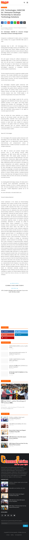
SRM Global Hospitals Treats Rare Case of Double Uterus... (14, 402)
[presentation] (23, 386)
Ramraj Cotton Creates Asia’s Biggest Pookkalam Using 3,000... (17, 431)
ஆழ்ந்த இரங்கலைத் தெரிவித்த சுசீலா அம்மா (17, 423)
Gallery (12, 534)
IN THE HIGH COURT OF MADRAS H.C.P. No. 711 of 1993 (18, 373)
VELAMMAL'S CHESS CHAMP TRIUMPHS (14, 285)
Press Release (4, 7)
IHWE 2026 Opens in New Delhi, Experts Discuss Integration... (17, 437)
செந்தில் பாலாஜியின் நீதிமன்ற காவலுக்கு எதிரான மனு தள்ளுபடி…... (17, 360)
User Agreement (18, 534)
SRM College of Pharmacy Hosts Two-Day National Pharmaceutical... (18, 444)
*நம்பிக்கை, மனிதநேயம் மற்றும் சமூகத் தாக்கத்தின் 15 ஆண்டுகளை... (16, 418)
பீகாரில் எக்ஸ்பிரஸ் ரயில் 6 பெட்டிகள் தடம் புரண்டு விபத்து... (18, 346)
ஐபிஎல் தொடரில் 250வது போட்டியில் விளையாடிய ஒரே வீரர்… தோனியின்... (18, 366)
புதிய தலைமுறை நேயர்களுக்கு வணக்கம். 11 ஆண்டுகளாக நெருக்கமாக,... (18, 353)
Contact (7, 534)
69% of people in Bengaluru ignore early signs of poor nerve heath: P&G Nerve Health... (14, 291)
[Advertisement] (14, 310)
